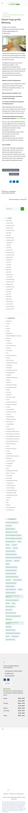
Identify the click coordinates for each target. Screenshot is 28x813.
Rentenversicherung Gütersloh (13, 616)
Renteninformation (10, 606)
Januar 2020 (9, 304)
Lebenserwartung (10, 586)
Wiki (7, 502)
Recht (7, 426)
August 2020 (9, 289)
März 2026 (8, 220)
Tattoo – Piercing (10, 473)
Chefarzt (8, 340)
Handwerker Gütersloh (11, 570)
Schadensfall (9, 463)
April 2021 (8, 269)
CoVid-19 (8, 548)
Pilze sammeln (9, 421)
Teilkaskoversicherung (11, 480)
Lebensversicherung (11, 411)
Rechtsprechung (16, 14)
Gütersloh (16, 560)
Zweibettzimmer (10, 510)
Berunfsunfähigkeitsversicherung (14, 538)
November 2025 (10, 225)
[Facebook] (4, 679)
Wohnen (22, 14)
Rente (7, 446)
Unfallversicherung (10, 485)
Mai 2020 (8, 294)
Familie (8, 357)
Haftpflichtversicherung (11, 377)
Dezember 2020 (10, 279)
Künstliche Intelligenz (11, 404)
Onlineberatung (10, 416)
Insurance (8, 392)
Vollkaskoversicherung (11, 495)
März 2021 (8, 272)
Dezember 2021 (10, 252)
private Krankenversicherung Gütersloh (12, 596)
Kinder (8, 399)
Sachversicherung (10, 460)
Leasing (8, 407)
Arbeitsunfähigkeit (10, 528)
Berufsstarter (9, 333)
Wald (7, 500)
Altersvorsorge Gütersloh (12, 522)
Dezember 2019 (10, 306)
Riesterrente (9, 453)
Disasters (8, 348)
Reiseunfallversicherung (12, 441)
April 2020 (8, 296)
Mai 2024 (8, 235)
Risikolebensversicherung (12, 456)
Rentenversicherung (11, 448)
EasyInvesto (9, 350)
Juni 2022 (8, 247)
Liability (20, 589)
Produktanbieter (10, 424)
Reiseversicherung (10, 443)
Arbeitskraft (8, 525)
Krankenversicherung (11, 402)
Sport (7, 468)
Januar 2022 (9, 250)
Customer (15, 548)
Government (9, 560)
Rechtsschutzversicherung (12, 431)
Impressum (6, 793)
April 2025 (8, 232)
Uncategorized (9, 483)
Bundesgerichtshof (10, 541)
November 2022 (10, 237)
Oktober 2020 (9, 284)
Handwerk (8, 382)
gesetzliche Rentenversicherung (13, 557)
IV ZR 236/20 (19, 118)
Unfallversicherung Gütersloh (13, 633)
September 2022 (10, 240)
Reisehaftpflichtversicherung (13, 436)
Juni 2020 (8, 291)
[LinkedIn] (8, 679)
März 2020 (8, 299)
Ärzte (7, 326)
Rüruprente (9, 458)
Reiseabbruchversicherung (12, 433)
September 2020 (10, 286)
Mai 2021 (8, 267)
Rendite (8, 603)
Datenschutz (13, 793)
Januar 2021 (9, 277)
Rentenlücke (9, 609)
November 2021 (10, 254)
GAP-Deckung (9, 360)
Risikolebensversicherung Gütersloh (12, 623)
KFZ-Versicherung (10, 397)
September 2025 (10, 230)
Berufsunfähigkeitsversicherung (14, 335)
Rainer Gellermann (7, 16)
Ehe (7, 353)
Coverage (14, 544)
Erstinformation (20, 793)
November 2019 (10, 308)
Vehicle (7, 636)
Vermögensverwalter (11, 492)
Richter (8, 451)
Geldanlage (9, 365)
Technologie (9, 475)
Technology (9, 478)
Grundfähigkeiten (10, 372)
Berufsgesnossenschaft (11, 532)
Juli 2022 (8, 245)
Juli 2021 (8, 262)
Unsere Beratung (10, 487)
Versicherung (15, 636)
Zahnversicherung (10, 507)
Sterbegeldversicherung (12, 470)
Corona (7, 544)
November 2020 (10, 281)
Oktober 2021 (9, 257)
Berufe (8, 331)
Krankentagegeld (17, 579)
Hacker (7, 564)
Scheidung (9, 465)
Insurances (9, 394)
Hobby (8, 389)
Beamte (8, 328)
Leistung (8, 414)
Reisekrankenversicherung (12, 438)
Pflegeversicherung (11, 419)
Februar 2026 (9, 223)
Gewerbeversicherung (11, 370)
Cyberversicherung (10, 345)
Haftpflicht (8, 375)
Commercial (9, 343)
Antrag (8, 323)
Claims (19, 541)
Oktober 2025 (9, 228)
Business (8, 338)
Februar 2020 (9, 301)
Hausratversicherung (11, 384)
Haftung (8, 380)
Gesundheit (9, 367)
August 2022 (9, 242)
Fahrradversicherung (11, 355)
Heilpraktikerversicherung (12, 576)
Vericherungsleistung (11, 490)
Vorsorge (8, 497)
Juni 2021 (8, 264)
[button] (26, 3)
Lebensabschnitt (10, 409)
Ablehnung (9, 321)
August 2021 (9, 259)
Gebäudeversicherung (7, 14)
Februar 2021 (9, 274)
